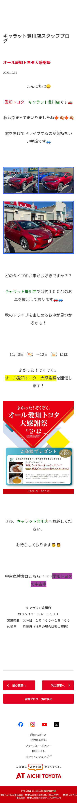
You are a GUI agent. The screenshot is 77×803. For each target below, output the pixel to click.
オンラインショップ (37, 756)
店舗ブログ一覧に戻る (38, 699)
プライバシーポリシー (38, 745)
